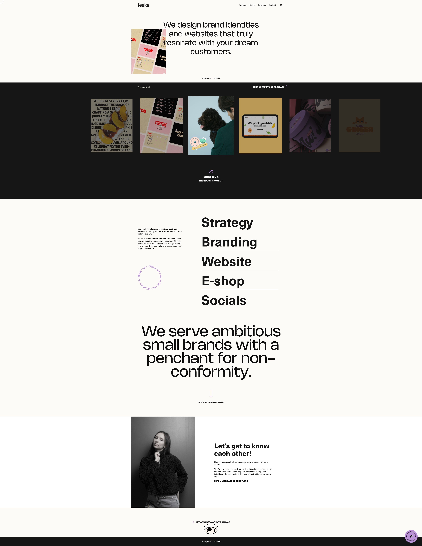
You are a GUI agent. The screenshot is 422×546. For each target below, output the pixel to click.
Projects (242, 5)
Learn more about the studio (231, 480)
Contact (272, 5)
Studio (252, 5)
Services (262, 5)
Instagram (206, 78)
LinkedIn (216, 78)
